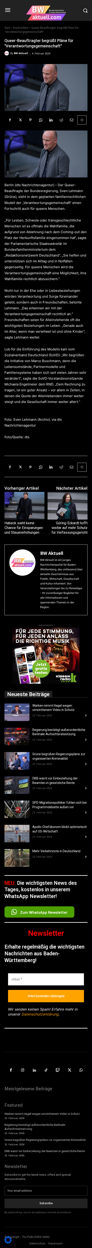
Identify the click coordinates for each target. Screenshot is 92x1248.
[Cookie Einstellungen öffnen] (8, 1242)
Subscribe (46, 1203)
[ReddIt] (61, 119)
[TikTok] (46, 1070)
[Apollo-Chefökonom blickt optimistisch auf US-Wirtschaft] (16, 833)
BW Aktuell (21, 53)
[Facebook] (9, 119)
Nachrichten (20, 28)
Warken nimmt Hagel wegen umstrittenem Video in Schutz (42, 1114)
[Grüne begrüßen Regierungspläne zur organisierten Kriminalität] (16, 761)
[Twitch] (58, 1070)
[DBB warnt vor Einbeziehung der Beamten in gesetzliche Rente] (16, 785)
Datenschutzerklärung (40, 1014)
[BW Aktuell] (7, 53)
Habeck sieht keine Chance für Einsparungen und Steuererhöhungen (23, 528)
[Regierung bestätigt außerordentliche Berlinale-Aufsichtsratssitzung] (16, 736)
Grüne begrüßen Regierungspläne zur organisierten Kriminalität (45, 1140)
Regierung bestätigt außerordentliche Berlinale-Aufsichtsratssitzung (35, 1127)
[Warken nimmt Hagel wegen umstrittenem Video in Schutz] (16, 712)
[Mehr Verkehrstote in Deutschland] (16, 858)
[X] (20, 119)
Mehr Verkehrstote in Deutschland (56, 851)
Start (7, 28)
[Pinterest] (30, 119)
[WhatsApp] (40, 119)
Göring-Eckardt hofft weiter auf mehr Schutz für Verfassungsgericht (70, 528)
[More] (82, 119)
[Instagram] (22, 1070)
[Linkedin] (50, 119)
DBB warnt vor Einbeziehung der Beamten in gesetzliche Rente (44, 1151)
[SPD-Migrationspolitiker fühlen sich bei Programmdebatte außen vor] (16, 809)
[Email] (71, 119)
